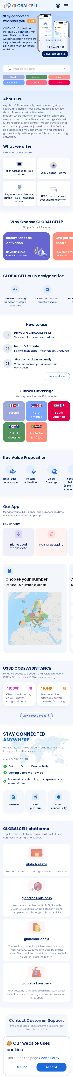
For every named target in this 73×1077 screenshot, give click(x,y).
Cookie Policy (49, 1058)
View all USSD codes (34, 715)
